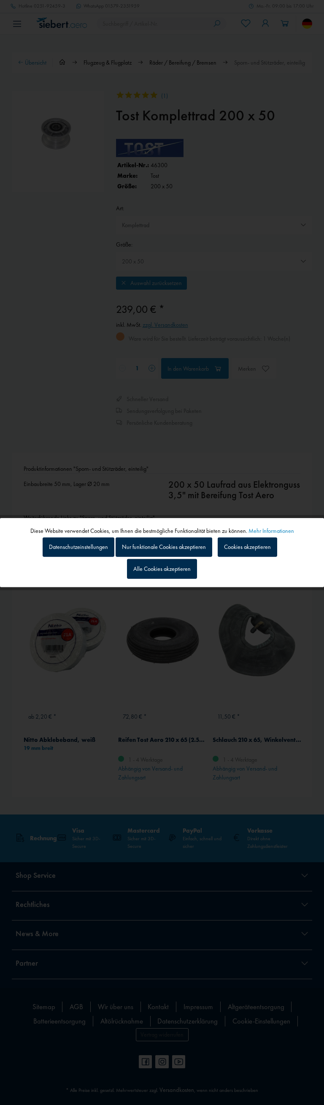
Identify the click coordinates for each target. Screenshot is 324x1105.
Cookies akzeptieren (247, 547)
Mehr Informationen (271, 530)
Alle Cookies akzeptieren (162, 569)
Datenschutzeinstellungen (78, 547)
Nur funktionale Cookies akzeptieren (164, 547)
